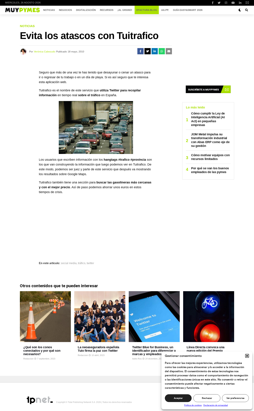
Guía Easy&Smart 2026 (188, 10)
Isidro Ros (137, 359)
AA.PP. (165, 10)
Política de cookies (193, 405)
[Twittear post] (147, 51)
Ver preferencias (235, 398)
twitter (90, 263)
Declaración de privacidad (215, 405)
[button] (247, 356)
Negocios (65, 10)
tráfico (81, 263)
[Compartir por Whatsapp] (162, 51)
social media (69, 263)
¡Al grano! (124, 10)
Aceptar (178, 398)
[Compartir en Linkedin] (155, 51)
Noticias (49, 10)
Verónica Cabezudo (44, 51)
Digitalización (86, 10)
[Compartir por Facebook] (140, 51)
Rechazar (207, 398)
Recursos (106, 10)
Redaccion (28, 359)
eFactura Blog (146, 10)
